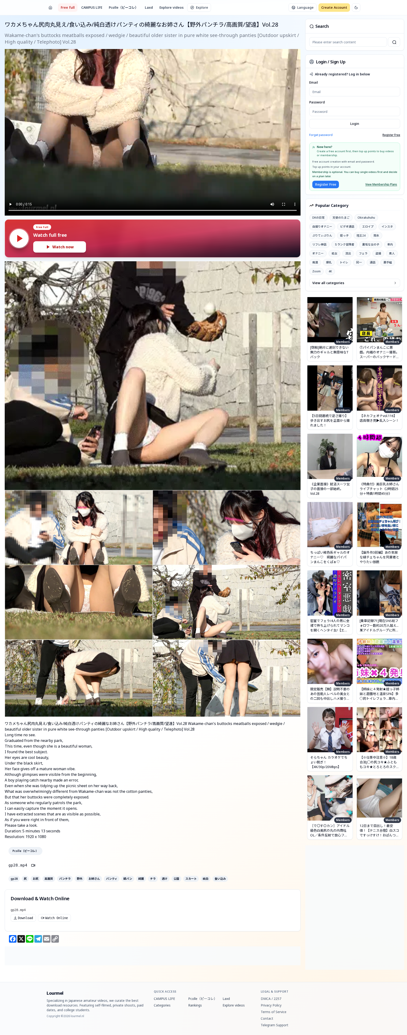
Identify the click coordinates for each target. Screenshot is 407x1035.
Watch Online (56, 918)
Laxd (149, 7)
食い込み (220, 879)
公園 (176, 879)
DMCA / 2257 (271, 998)
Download (25, 918)
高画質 (49, 879)
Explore (202, 7)
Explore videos (171, 7)
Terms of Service (273, 1012)
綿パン (127, 879)
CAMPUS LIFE (91, 7)
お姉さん (94, 879)
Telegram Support (274, 1025)
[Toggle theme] (356, 7)
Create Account (334, 7)
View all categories (328, 283)
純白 (205, 879)
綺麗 (141, 879)
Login (354, 123)
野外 (79, 879)
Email (313, 82)
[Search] (394, 42)
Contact (267, 1018)
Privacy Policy (271, 1005)
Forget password (321, 135)
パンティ (111, 879)
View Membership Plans (381, 184)
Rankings (195, 1005)
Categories (162, 1005)
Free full (68, 7)
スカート (191, 879)
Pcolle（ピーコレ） (123, 7)
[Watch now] (19, 238)
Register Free (391, 135)
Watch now (63, 247)
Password (317, 102)
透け (164, 879)
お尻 (35, 879)
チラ (153, 879)
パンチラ (65, 879)
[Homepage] (50, 7)
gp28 (14, 879)
